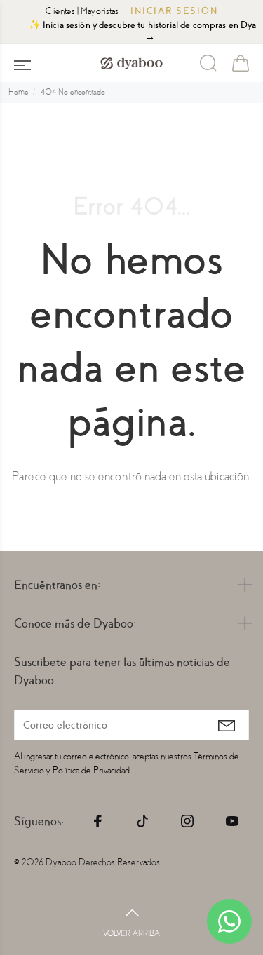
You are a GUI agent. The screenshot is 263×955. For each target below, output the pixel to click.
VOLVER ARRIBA (131, 933)
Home (18, 92)
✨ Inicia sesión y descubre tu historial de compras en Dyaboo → (137, 31)
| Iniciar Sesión (169, 11)
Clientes (60, 11)
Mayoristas (100, 11)
